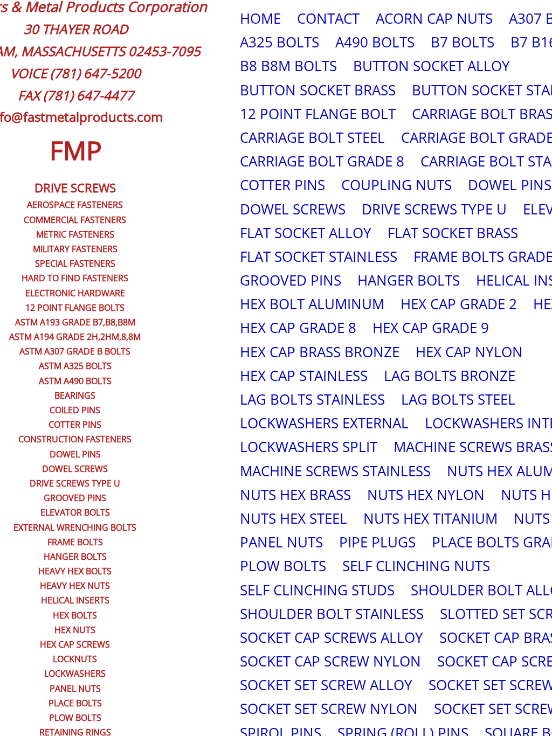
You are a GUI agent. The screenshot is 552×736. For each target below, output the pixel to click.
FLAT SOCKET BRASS (453, 232)
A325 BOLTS (279, 42)
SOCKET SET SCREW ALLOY (326, 685)
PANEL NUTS (281, 542)
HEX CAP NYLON (469, 352)
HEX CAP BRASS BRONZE (319, 352)
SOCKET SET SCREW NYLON (329, 708)
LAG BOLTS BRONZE (449, 375)
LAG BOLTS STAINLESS (312, 399)
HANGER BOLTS (408, 280)
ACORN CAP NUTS (434, 18)
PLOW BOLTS (283, 565)
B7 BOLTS (462, 42)
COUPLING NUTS (396, 185)
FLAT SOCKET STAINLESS (318, 256)
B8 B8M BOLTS (288, 65)
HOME (260, 18)
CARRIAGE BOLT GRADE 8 (322, 161)
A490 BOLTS (375, 42)
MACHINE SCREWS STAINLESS (335, 471)
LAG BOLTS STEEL (458, 399)
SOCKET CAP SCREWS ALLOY (331, 637)
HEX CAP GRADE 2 (459, 304)
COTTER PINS (282, 185)
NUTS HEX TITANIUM (430, 518)
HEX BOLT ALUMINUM (312, 304)
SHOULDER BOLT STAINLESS (332, 613)
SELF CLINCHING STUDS (317, 590)
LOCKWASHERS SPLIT (308, 446)
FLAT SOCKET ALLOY (305, 232)
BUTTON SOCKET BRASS (318, 90)
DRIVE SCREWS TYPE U (434, 209)
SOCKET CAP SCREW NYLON (330, 661)
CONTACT (328, 18)
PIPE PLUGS (377, 542)
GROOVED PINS (290, 280)
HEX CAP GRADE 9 (430, 327)
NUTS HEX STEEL (293, 518)
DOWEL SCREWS (293, 209)
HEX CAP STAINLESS (304, 375)
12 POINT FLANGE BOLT (318, 113)
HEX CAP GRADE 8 (298, 327)
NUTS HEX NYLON (426, 494)
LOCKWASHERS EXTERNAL (324, 423)
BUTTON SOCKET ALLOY (431, 65)
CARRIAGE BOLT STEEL (312, 137)
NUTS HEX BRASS (295, 494)
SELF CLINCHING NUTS (416, 565)
